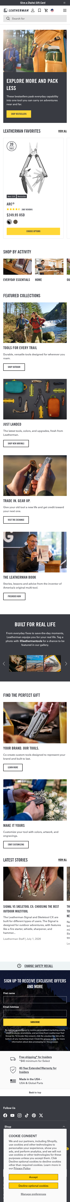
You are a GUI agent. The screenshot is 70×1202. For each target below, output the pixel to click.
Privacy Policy (22, 1168)
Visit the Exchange (16, 519)
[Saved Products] (39, 10)
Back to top (35, 1092)
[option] (10, 222)
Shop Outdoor (14, 367)
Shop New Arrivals (16, 443)
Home (38, 280)
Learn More (13, 767)
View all (62, 131)
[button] (46, 10)
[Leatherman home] (16, 10)
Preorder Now (14, 596)
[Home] (49, 267)
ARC (10, 204)
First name (9, 993)
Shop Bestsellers (19, 113)
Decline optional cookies (33, 1185)
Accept (33, 1177)
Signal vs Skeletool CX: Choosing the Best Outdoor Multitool (31, 908)
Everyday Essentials (16, 280)
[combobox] (35, 18)
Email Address (11, 1006)
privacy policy (50, 1038)
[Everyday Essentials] (17, 267)
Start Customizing (16, 844)
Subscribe (35, 1022)
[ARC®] (33, 168)
